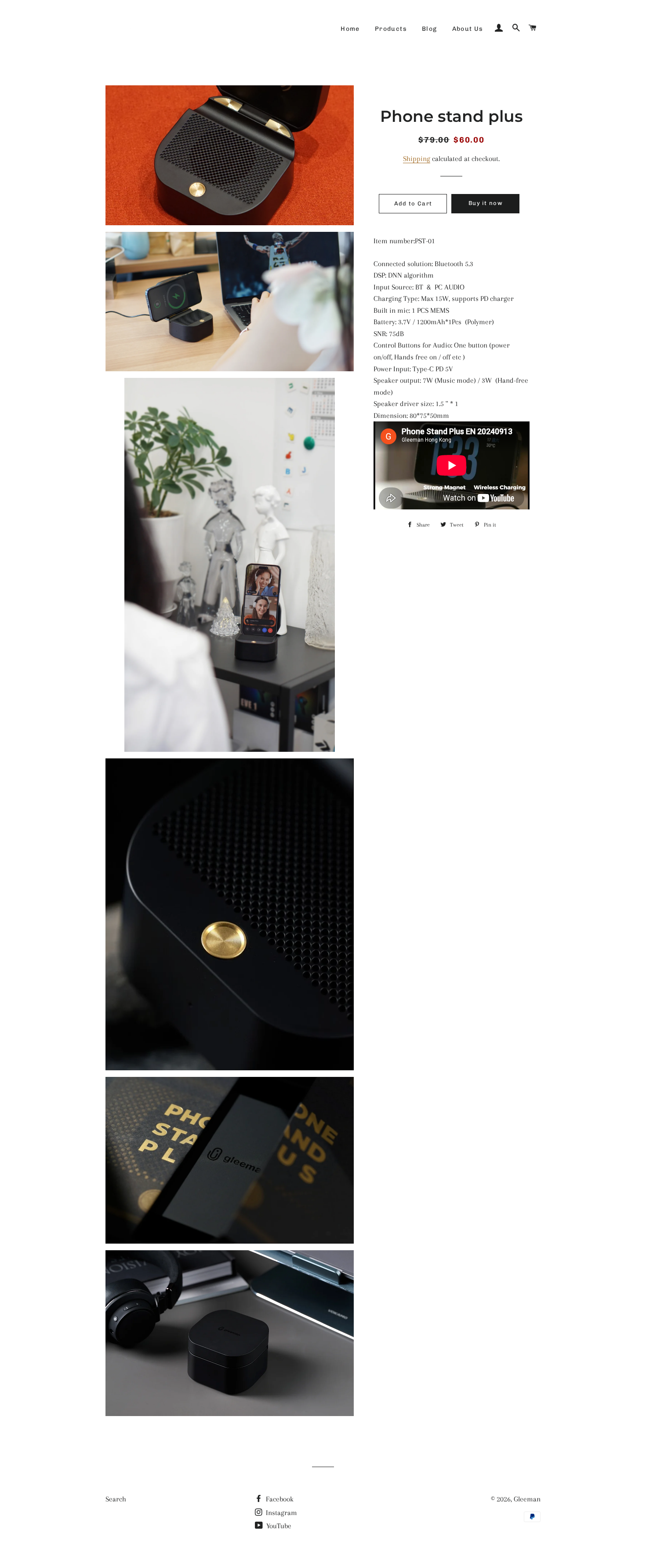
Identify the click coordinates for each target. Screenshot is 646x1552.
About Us (467, 29)
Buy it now (485, 203)
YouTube (278, 1526)
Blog (429, 29)
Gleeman (527, 1499)
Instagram (280, 1512)
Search (115, 1499)
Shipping (416, 158)
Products (391, 29)
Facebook (279, 1499)
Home (350, 29)
